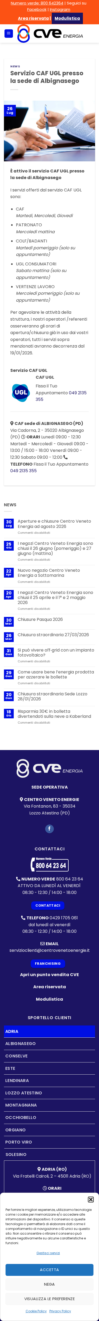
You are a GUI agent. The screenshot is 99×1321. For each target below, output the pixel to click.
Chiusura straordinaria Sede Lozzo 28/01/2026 (52, 696)
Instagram (60, 9)
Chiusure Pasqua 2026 (40, 619)
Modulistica (49, 999)
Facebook (36, 9)
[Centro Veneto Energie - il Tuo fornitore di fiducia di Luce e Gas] (50, 33)
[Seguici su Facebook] (49, 829)
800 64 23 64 (69, 879)
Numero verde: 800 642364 (37, 3)
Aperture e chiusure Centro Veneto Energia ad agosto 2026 (54, 524)
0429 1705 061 (64, 918)
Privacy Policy (60, 1311)
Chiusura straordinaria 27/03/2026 (53, 634)
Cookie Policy (36, 1311)
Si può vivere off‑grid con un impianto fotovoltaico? (56, 653)
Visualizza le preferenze (49, 1298)
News (15, 66)
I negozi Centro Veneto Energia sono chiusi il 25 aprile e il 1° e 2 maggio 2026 (55, 597)
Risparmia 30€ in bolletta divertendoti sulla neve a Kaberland (54, 714)
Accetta (49, 1269)
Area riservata (33, 18)
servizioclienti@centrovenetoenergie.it (50, 950)
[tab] (49, 1031)
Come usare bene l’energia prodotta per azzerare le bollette (56, 674)
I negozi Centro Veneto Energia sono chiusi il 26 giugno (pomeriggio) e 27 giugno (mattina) (55, 548)
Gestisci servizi (48, 1253)
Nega (49, 1284)
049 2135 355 (23, 471)
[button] (90, 1199)
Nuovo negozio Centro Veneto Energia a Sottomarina (49, 573)
